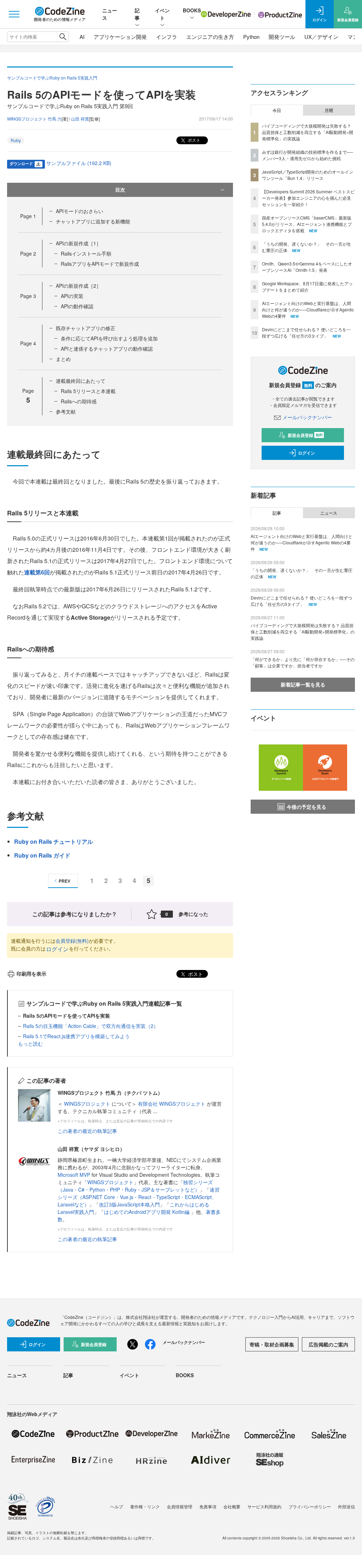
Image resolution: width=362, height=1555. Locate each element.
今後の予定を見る (306, 806)
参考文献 (66, 411)
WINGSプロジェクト (88, 1103)
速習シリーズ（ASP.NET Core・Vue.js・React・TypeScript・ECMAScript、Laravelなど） (139, 1197)
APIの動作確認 (77, 306)
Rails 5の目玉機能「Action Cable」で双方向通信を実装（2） (90, 1025)
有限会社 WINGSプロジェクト (172, 1103)
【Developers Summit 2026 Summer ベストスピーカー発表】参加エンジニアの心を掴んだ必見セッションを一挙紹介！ (308, 197)
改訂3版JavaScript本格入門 (129, 1204)
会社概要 (231, 1506)
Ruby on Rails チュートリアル (53, 841)
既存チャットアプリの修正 (85, 328)
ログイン (57, 949)
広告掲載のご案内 (328, 1344)
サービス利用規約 (264, 1506)
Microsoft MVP (74, 1174)
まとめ (63, 358)
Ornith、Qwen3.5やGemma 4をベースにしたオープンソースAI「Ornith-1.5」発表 (307, 267)
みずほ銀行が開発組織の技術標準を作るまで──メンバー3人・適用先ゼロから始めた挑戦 (307, 155)
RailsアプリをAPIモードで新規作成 (100, 263)
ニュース (328, 513)
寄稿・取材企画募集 (272, 1344)
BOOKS (192, 10)
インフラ (166, 36)
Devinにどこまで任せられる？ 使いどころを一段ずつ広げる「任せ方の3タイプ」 (306, 332)
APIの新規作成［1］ (78, 243)
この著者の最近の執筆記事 (87, 1130)
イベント (162, 14)
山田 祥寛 (80, 119)
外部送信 (346, 1506)
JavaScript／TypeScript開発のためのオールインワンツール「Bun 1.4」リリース (307, 175)
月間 (329, 110)
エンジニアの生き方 (210, 36)
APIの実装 (72, 295)
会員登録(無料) (72, 940)
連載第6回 (37, 572)
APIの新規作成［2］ (78, 285)
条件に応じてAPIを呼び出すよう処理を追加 (109, 338)
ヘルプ (116, 1506)
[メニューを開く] (14, 14)
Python (251, 36)
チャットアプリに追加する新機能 (93, 221)
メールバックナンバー (307, 417)
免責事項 (207, 1506)
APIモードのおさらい (79, 211)
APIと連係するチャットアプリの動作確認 (107, 348)
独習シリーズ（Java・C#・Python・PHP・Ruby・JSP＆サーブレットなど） (135, 1186)
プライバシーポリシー (309, 1506)
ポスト (193, 140)
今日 (277, 110)
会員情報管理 (179, 1506)
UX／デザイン (321, 36)
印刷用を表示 (31, 973)
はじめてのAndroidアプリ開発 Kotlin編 (147, 1211)
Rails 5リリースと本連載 (88, 390)
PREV (64, 881)
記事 (137, 14)
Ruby (16, 140)
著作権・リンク (145, 1506)
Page (28, 216)
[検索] (63, 37)
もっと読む (30, 1043)
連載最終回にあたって (80, 380)
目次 (120, 189)
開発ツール (282, 36)
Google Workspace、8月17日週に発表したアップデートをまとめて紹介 (307, 286)
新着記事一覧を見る (303, 684)
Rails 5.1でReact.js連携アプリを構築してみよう (76, 1036)
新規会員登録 (305, 435)
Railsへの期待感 (79, 401)
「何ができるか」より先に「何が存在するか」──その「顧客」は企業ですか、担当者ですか (303, 662)
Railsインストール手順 (86, 253)
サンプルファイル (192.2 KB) (78, 162)
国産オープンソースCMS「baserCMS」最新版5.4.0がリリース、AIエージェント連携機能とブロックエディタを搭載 (307, 224)
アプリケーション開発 (120, 36)
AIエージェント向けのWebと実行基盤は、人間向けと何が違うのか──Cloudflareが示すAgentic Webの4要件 (308, 309)
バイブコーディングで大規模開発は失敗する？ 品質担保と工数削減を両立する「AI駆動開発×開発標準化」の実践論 (307, 132)
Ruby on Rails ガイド (42, 855)
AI (82, 36)
